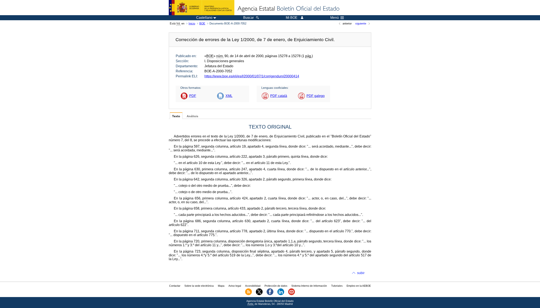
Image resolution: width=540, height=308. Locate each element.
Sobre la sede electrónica (199, 285)
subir (360, 273)
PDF (192, 96)
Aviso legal (234, 285)
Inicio (192, 23)
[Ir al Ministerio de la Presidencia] (201, 7)
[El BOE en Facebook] (270, 294)
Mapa (221, 285)
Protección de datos (276, 285)
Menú (334, 17)
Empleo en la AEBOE (359, 285)
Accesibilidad (253, 285)
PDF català (278, 96)
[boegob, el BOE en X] (259, 294)
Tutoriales (337, 285)
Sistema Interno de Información (309, 285)
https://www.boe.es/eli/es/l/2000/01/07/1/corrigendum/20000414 (251, 76)
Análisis (192, 116)
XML (228, 96)
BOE (202, 23)
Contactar (174, 285)
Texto (176, 116)
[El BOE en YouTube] (291, 294)
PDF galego (315, 96)
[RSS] (248, 294)
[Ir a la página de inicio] (288, 9)
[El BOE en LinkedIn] (280, 294)
